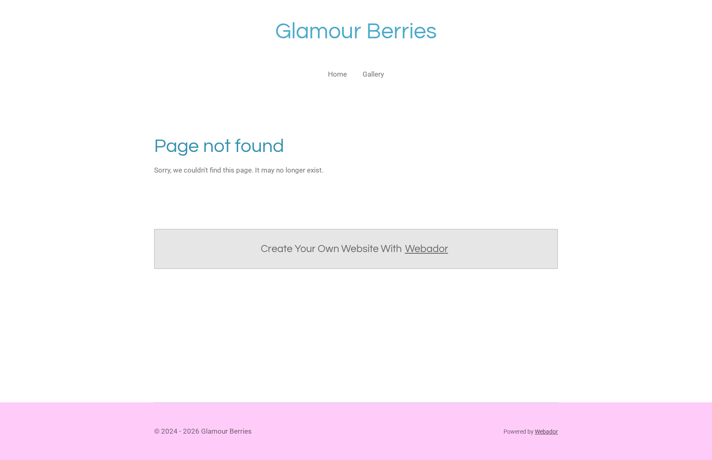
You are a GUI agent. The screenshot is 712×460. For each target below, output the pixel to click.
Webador (426, 248)
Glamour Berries (356, 31)
